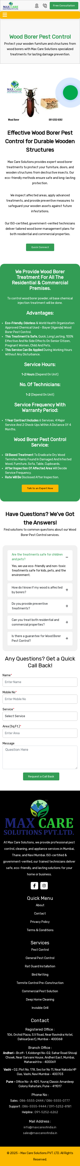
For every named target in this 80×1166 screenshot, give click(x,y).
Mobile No (10, 692)
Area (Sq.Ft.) (12, 726)
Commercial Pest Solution (40, 991)
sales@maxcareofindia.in (40, 1133)
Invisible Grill (40, 1008)
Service (8, 709)
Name (7, 675)
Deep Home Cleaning (40, 999)
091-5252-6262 (46, 1112)
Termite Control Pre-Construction (40, 983)
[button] (3, 15)
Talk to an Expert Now (40, 488)
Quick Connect (40, 247)
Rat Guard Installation (40, 966)
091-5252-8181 (60, 1106)
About (40, 905)
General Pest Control (40, 958)
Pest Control (40, 950)
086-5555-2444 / (33, 1101)
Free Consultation (64, 5)
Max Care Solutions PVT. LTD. (40, 1153)
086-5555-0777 (58, 1101)
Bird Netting (40, 974)
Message (9, 743)
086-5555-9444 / (35, 1106)
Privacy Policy (40, 922)
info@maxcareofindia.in (40, 1127)
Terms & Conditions (40, 930)
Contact (40, 913)
